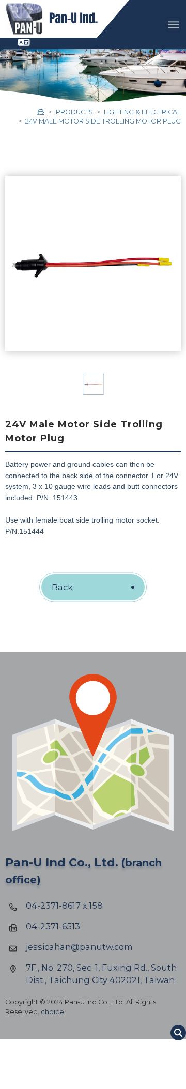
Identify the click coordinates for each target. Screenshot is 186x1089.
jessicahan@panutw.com (79, 947)
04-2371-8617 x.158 (64, 905)
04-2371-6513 (53, 926)
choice (52, 1012)
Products (74, 112)
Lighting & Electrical (142, 112)
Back (62, 587)
